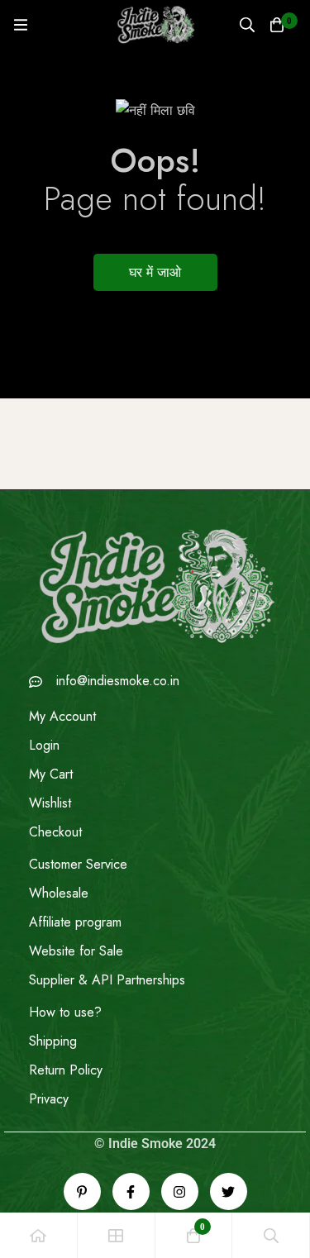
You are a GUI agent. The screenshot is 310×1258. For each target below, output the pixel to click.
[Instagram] (179, 1191)
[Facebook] (131, 1191)
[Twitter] (228, 1191)
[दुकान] (116, 1235)
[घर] (39, 1235)
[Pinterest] (82, 1191)
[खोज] (247, 25)
